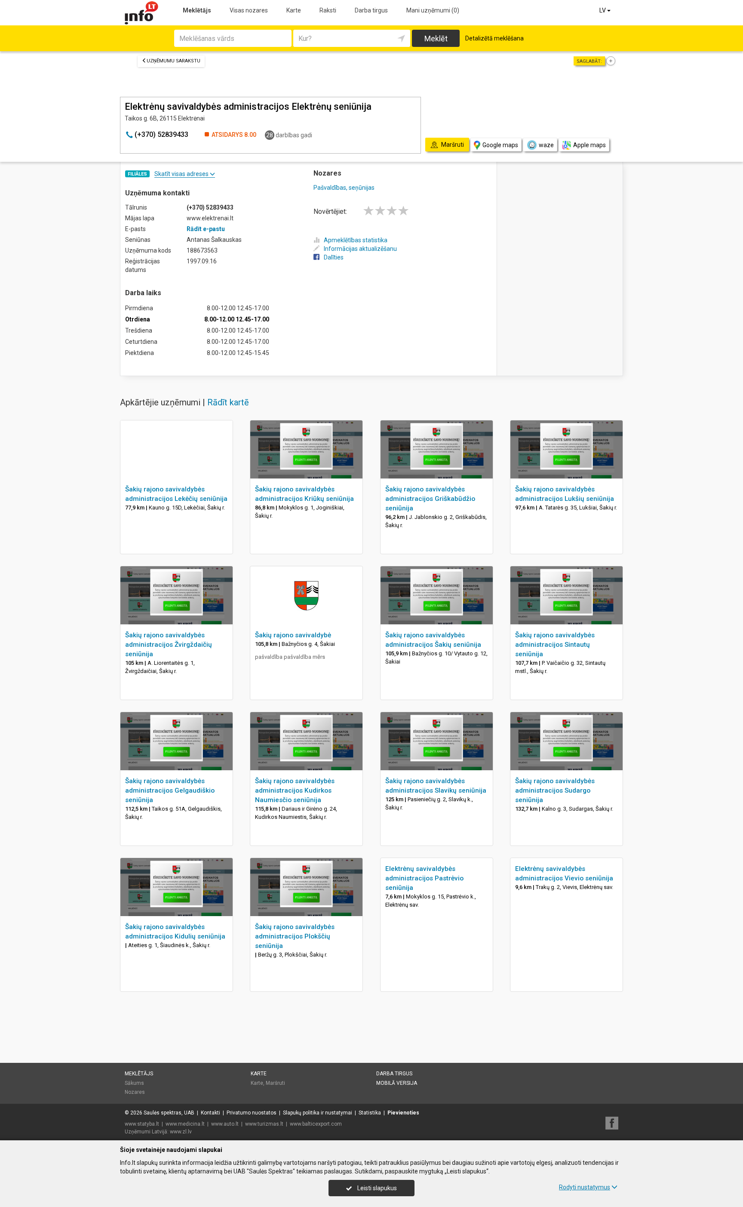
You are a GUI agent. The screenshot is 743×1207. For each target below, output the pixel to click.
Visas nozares (249, 10)
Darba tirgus (371, 10)
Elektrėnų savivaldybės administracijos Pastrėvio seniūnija (424, 878)
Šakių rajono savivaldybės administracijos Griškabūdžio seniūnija (430, 498)
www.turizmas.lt (264, 1124)
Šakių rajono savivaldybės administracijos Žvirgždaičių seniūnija (168, 644)
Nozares (135, 1092)
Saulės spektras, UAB (169, 1113)
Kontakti (210, 1113)
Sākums (134, 1083)
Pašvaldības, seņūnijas (344, 187)
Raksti (327, 10)
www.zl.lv (181, 1132)
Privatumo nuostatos (251, 1113)
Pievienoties (403, 1113)
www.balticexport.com (316, 1124)
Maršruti (275, 1083)
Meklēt (436, 38)
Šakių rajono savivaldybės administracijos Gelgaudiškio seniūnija (170, 790)
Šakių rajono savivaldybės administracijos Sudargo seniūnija (555, 790)
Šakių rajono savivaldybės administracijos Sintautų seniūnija (555, 644)
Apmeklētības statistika (355, 240)
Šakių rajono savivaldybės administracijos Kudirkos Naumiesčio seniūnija (295, 790)
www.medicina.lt (185, 1124)
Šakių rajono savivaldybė (293, 635)
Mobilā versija (396, 1083)
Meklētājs (197, 10)
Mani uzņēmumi (432, 10)
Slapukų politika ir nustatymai (317, 1113)
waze (546, 145)
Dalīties (334, 257)
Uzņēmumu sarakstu (173, 61)
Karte (293, 10)
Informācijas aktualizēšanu (360, 248)
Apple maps (589, 145)
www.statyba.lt (142, 1124)
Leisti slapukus (376, 1188)
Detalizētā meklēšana (494, 38)
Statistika (370, 1113)
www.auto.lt (225, 1124)
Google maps (500, 145)
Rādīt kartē (228, 402)
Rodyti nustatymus (584, 1187)
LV (603, 10)
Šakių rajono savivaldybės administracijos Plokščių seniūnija (295, 936)
